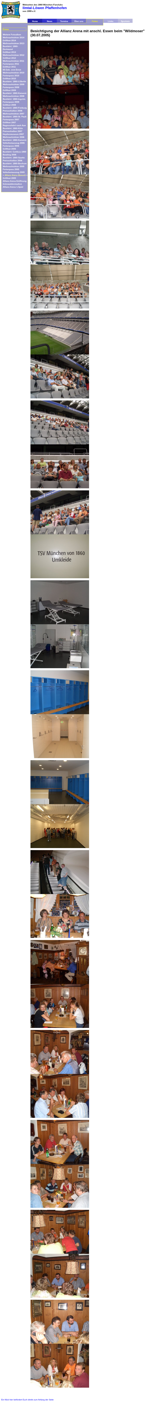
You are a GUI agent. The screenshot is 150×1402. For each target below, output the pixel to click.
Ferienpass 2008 (11, 102)
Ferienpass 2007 (11, 119)
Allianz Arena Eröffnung (15, 181)
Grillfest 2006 (9, 149)
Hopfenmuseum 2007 (13, 134)
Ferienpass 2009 (11, 87)
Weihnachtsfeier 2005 (13, 166)
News (49, 21)
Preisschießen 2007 (12, 131)
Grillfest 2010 (9, 78)
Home (35, 21)
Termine (64, 21)
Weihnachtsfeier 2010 (13, 72)
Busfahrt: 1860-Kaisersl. (15, 93)
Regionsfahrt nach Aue (14, 125)
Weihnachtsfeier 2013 (13, 43)
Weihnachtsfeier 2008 (13, 96)
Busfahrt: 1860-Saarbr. (14, 157)
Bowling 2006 (9, 154)
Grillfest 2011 (9, 67)
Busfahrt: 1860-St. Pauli (14, 116)
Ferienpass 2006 (11, 146)
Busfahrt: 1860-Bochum (15, 163)
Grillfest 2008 (9, 105)
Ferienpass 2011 (11, 64)
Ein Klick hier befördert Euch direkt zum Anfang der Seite (27, 1399)
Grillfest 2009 (9, 90)
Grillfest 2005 (9, 178)
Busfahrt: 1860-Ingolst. (14, 99)
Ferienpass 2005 (11, 169)
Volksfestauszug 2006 (14, 143)
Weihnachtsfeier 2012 (13, 55)
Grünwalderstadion (12, 184)
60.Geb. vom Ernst (12, 70)
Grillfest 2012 (9, 58)
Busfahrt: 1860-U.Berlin (14, 81)
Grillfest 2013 (9, 52)
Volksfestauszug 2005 (14, 172)
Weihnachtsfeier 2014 (13, 37)
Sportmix (125, 21)
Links (110, 21)
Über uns (78, 21)
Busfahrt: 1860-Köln (13, 128)
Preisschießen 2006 (12, 160)
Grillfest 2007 (9, 122)
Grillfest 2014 (9, 40)
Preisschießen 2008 (12, 111)
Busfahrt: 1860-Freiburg (15, 108)
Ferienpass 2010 (11, 75)
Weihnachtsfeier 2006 (13, 137)
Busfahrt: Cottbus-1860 (14, 152)
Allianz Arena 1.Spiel (13, 187)
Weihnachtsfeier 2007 (13, 113)
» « (15, 175)
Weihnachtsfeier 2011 (13, 61)
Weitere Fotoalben (12, 34)
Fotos (95, 21)
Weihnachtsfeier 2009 (13, 84)
